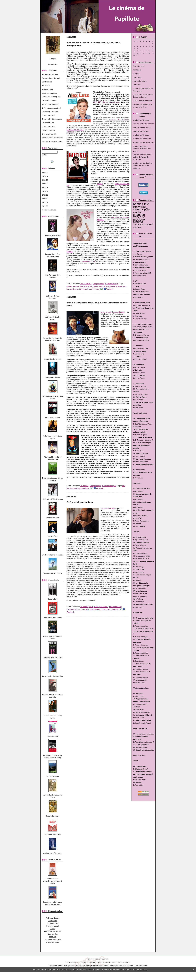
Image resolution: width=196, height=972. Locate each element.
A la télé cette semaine (50, 74)
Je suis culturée (47, 89)
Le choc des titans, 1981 (52, 359)
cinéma (138, 209)
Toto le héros (52, 536)
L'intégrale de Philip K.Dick (52, 657)
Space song (137, 77)
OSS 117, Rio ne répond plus (106, 102)
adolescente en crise (75, 130)
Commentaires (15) (109, 486)
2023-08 (45, 187)
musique (139, 219)
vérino (97, 289)
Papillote (136, 124)
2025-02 (45, 173)
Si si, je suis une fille (49, 134)
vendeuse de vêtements (118, 120)
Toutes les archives (49, 210)
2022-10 (45, 199)
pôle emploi (141, 211)
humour (69, 286)
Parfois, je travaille (48, 130)
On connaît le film (48, 123)
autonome (70, 132)
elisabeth (136, 120)
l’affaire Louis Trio (88, 262)
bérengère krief (84, 289)
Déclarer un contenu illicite (58, 966)
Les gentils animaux (49, 101)
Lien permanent (98, 284)
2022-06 (45, 206)
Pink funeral (137, 70)
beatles (138, 204)
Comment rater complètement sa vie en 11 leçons (52, 881)
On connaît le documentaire (52, 119)
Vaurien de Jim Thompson (52, 853)
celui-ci (100, 184)
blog (145, 966)
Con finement (47, 82)
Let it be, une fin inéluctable (143, 101)
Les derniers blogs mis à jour (76, 962)
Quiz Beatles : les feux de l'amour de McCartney (142, 157)
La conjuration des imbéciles (52, 676)
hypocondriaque (83, 488)
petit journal (74, 289)
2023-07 (45, 191)
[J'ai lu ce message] (193, 970)
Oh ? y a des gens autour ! (51, 108)
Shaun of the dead (52, 518)
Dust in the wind (138, 66)
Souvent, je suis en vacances (52, 138)
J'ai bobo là (46, 86)
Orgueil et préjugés (52, 816)
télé (146, 204)
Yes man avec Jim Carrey (52, 574)
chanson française (139, 216)
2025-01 (45, 176)
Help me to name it (139, 81)
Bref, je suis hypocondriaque (112, 312)
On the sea (137, 85)
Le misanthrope (52, 737)
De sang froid (52, 599)
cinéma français (138, 223)
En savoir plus (142, 970)
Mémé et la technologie (50, 104)
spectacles (88, 286)
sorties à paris (104, 286)
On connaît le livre (48, 126)
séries (137, 227)
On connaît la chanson (50, 112)
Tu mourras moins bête (52, 834)
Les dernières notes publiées (98, 962)
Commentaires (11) (73, 609)
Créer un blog (93, 959)
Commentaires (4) (111, 284)
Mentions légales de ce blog (79, 966)
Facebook (109, 289)
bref (92, 289)
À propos (52, 59)
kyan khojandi (72, 488)
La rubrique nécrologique (51, 97)
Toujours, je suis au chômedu (52, 141)
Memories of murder (52, 417)
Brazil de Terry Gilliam (53, 235)
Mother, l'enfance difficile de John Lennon (142, 148)
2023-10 (45, 180)
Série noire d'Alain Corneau (53, 499)
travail (149, 224)
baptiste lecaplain (115, 286)
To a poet (136, 74)
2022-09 (45, 202)
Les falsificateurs (53, 776)
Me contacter (52, 64)
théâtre (95, 286)
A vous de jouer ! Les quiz (51, 78)
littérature (139, 207)
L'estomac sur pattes (49, 93)
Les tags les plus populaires (120, 962)
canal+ (103, 609)
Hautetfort (104, 959)
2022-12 (45, 195)
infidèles (70, 252)
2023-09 (45, 184)
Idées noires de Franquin (52, 618)
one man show (78, 286)
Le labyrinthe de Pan (52, 378)
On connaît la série (48, 115)
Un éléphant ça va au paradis (52, 555)
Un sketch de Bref (108, 509)
